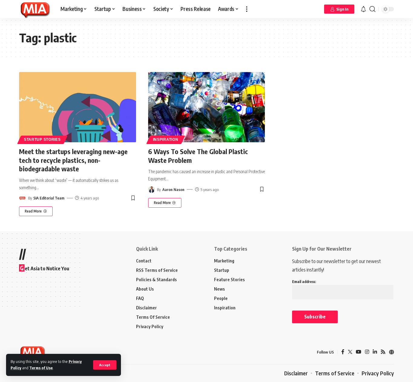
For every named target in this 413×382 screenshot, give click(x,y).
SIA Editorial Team (48, 198)
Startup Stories (42, 139)
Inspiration (165, 139)
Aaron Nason (173, 189)
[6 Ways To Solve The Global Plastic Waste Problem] (206, 107)
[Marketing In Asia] (35, 9)
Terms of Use (41, 367)
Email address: (304, 281)
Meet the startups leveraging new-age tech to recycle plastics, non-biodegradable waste (73, 160)
